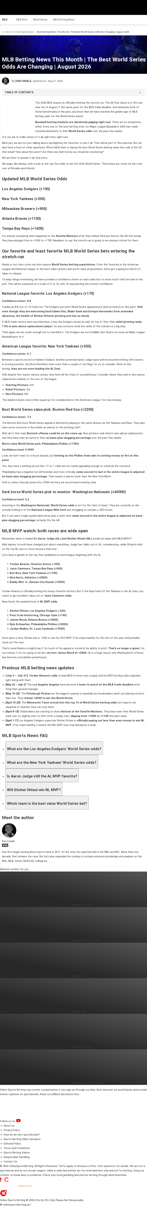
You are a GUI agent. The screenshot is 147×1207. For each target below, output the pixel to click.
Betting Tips (79, 1011)
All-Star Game (118, 102)
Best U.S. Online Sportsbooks (20, 32)
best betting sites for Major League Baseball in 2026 (94, 126)
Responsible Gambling (17, 1157)
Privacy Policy (12, 1130)
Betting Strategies (82, 904)
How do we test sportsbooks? (22, 1134)
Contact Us (10, 1161)
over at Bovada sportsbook (18, 168)
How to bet (78, 975)
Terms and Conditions (17, 1148)
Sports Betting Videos (17, 1152)
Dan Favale (23, 81)
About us (9, 1125)
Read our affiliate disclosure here (59, 1094)
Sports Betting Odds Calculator (22, 1139)
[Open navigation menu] (139, 7)
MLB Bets (21, 19)
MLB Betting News (63, 19)
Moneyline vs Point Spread (87, 1082)
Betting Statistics (82, 1047)
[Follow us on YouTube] (23, 1121)
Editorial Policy (12, 1143)
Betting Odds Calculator (86, 940)
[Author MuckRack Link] (5, 846)
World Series (40, 19)
